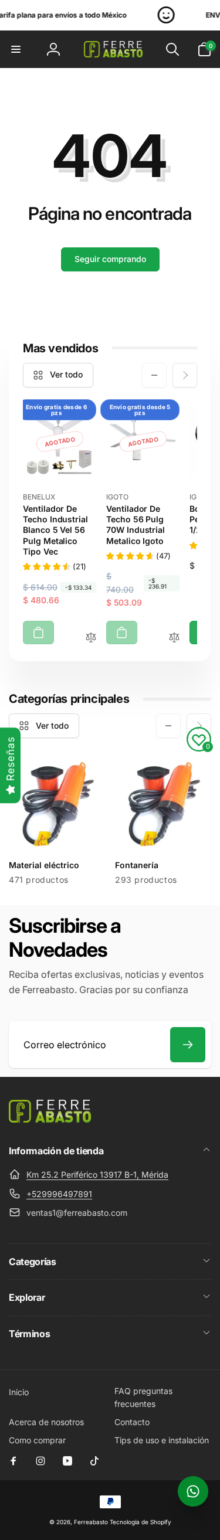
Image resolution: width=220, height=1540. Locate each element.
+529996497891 (59, 1194)
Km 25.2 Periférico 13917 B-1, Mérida (97, 1174)
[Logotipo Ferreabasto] (50, 1119)
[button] (16, 49)
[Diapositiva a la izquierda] (154, 375)
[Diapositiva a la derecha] (184, 375)
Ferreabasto (91, 1521)
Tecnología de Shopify (140, 1521)
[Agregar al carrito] (38, 632)
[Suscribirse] (187, 1044)
